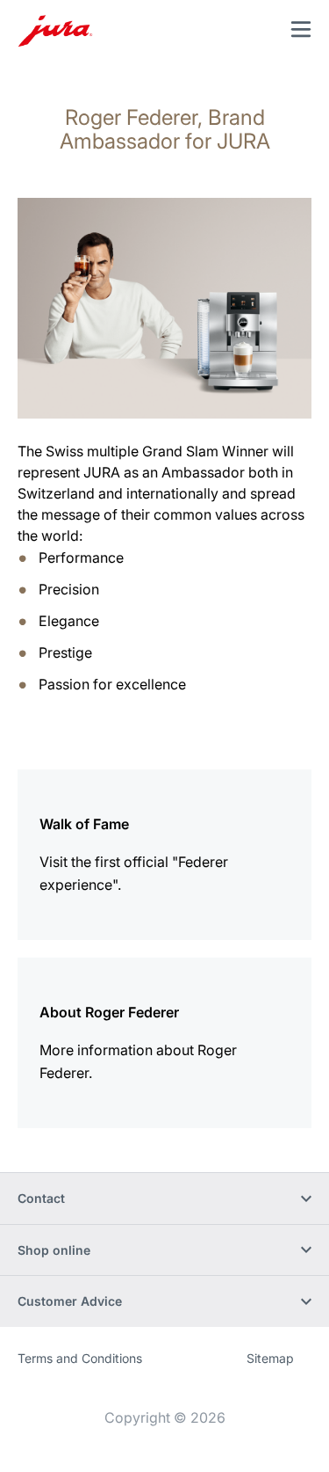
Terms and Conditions (80, 1358)
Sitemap (270, 1358)
